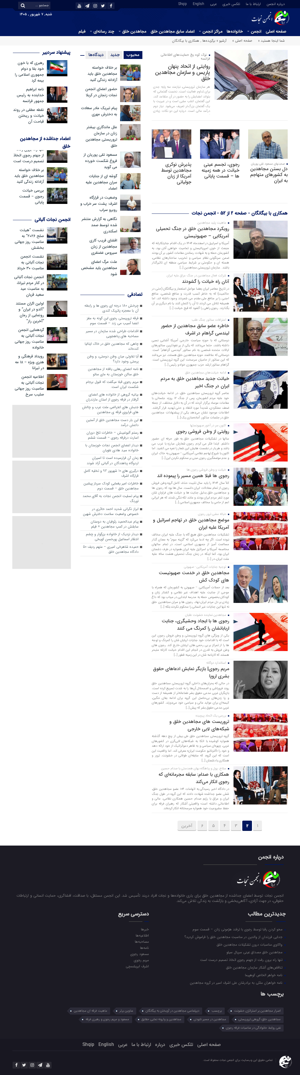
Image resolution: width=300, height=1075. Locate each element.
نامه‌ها (144, 947)
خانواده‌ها (235, 31)
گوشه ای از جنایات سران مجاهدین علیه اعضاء (101, 182)
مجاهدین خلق (134, 31)
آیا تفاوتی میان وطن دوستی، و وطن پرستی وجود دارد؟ (113, 359)
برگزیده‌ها (208, 40)
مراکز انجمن (212, 31)
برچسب (217, 1010)
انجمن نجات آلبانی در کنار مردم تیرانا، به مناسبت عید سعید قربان (29, 286)
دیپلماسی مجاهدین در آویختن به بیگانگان (172, 1010)
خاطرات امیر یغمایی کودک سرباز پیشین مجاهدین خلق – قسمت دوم (111, 486)
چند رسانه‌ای (103, 31)
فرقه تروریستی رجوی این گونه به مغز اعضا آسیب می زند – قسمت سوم (113, 321)
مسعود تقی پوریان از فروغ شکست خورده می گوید (100, 161)
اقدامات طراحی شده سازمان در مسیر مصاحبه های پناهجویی (112, 334)
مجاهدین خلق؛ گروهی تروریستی (259, 1019)
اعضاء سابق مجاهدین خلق (173, 31)
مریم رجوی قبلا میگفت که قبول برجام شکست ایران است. (112, 384)
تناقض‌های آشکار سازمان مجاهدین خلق (255, 967)
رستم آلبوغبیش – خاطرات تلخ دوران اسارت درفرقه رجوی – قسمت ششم (112, 435)
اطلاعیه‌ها (142, 935)
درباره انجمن (276, 3)
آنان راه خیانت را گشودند (205, 281)
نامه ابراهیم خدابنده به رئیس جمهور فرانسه (30, 95)
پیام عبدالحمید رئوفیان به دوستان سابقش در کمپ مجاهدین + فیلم (115, 524)
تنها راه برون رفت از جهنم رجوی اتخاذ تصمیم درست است (28, 155)
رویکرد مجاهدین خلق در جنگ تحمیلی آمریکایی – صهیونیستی (192, 232)
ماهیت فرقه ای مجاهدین (90, 1010)
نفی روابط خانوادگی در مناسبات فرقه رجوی (253, 1027)
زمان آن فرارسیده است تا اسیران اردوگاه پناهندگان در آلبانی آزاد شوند (113, 460)
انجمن (256, 31)
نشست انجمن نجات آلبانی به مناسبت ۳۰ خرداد (30, 262)
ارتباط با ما (253, 3)
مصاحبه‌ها (142, 941)
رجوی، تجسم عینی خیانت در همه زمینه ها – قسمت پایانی (220, 170)
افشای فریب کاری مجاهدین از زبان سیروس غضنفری (103, 246)
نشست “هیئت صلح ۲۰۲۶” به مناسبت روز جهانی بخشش (29, 239)
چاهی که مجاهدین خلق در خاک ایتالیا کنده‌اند (112, 346)
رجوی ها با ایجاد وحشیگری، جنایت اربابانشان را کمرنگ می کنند (195, 624)
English (198, 3)
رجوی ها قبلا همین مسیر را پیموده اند (193, 475)
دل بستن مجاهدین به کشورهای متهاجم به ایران (269, 174)
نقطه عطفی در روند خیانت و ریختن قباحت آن (28, 116)
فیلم (82, 31)
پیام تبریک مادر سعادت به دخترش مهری (99, 111)
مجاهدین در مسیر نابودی (210, 1019)
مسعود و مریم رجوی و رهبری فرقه (107, 1019)
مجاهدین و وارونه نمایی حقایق (161, 1019)
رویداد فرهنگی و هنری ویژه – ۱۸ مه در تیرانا (29, 362)
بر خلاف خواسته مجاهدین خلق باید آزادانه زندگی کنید (102, 74)
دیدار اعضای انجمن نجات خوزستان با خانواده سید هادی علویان (112, 448)
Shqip (182, 3)
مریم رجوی (141, 960)
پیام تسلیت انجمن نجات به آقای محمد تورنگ (111, 498)
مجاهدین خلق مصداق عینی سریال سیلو (255, 952)
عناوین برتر (126, 1010)
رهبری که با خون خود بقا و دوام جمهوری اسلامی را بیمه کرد (29, 72)
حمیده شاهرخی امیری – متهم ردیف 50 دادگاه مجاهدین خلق (111, 549)
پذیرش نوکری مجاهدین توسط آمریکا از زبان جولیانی (176, 173)
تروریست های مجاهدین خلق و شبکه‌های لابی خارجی (199, 725)
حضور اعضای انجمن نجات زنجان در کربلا (101, 92)
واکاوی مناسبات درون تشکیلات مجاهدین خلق (250, 944)
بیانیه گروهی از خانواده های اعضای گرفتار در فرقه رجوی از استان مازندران (112, 397)
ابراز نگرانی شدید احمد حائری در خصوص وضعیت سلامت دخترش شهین (111, 511)
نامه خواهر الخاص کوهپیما (264, 975)
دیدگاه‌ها (95, 54)
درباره (160, 1044)
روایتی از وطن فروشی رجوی (202, 431)
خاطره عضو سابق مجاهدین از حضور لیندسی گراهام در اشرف (195, 329)
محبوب (133, 54)
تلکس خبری (231, 3)
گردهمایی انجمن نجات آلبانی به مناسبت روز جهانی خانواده (29, 339)
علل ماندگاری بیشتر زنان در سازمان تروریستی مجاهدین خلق (101, 136)
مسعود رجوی (139, 953)
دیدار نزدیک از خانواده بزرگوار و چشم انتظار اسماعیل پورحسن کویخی (112, 537)
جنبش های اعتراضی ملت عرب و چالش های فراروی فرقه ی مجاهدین (110, 410)
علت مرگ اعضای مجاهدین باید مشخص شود (99, 268)
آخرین (186, 826)
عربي (213, 3)
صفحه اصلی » (242, 40)
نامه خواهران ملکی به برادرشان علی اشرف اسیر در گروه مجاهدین (237, 982)
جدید (115, 54)
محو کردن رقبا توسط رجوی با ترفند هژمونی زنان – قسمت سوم (238, 929)
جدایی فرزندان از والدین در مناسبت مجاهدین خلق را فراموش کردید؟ (234, 936)
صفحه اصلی (276, 31)
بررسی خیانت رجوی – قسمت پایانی (31, 196)
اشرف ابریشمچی (137, 966)
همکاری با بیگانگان (185, 40)
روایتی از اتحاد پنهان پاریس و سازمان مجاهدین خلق (182, 72)
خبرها (145, 929)
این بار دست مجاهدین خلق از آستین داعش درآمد (112, 423)
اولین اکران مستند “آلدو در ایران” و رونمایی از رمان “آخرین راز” (30, 312)
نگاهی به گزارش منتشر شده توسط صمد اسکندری (99, 225)
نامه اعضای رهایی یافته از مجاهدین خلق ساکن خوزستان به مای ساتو (113, 371)
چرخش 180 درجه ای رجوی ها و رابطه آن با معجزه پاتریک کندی (111, 308)
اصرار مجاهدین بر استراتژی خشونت (257, 1010)
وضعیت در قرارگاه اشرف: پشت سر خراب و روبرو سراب (98, 204)
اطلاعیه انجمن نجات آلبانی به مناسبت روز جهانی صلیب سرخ (29, 386)
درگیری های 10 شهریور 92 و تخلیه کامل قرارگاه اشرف (111, 473)
